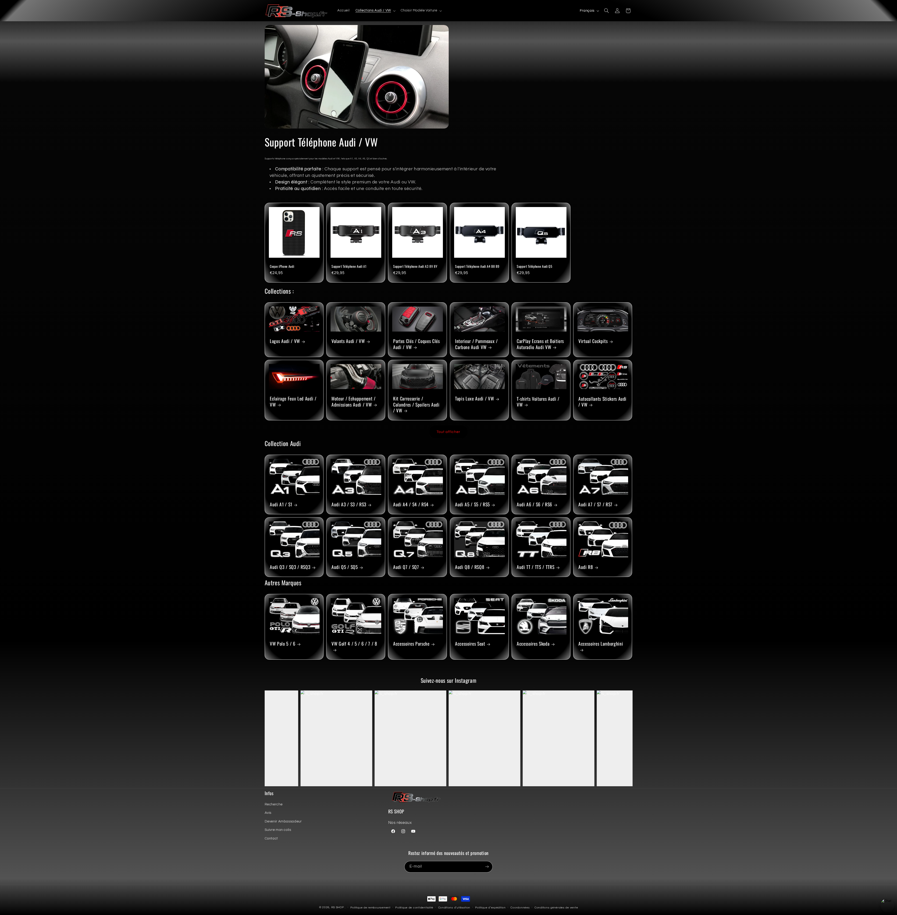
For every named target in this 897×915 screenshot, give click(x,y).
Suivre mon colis (278, 830)
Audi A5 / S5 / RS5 (472, 505)
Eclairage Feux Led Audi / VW (293, 401)
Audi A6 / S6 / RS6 (534, 505)
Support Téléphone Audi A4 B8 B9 (477, 266)
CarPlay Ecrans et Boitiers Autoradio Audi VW (540, 344)
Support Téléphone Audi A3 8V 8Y (415, 266)
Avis (268, 813)
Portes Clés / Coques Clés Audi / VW (416, 344)
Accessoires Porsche (411, 644)
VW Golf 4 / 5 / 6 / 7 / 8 (354, 644)
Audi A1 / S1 (281, 505)
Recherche (274, 804)
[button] (375, 11)
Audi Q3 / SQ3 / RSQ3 (290, 567)
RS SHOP (337, 907)
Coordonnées (520, 907)
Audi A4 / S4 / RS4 (411, 505)
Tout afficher (449, 432)
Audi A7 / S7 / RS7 (595, 505)
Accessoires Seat (470, 644)
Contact (271, 838)
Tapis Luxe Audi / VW (474, 398)
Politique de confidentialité (414, 907)
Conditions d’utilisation (454, 907)
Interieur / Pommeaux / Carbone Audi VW (476, 344)
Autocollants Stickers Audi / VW (602, 401)
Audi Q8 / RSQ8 (469, 567)
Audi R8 (585, 567)
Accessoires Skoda (533, 644)
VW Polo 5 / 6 (282, 644)
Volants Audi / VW (348, 341)
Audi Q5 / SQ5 (344, 567)
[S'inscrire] (487, 866)
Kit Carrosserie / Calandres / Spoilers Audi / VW (416, 404)
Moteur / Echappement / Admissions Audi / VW (353, 401)
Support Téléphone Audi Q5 (534, 266)
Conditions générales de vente (556, 907)
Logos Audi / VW (285, 341)
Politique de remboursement (370, 907)
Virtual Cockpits (593, 341)
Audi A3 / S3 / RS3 (348, 505)
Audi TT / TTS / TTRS (535, 567)
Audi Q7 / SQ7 (406, 567)
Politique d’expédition (490, 907)
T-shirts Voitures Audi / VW (538, 401)
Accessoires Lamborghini (600, 644)
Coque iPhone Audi (282, 266)
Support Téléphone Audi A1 (349, 266)
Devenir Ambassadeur (283, 821)
